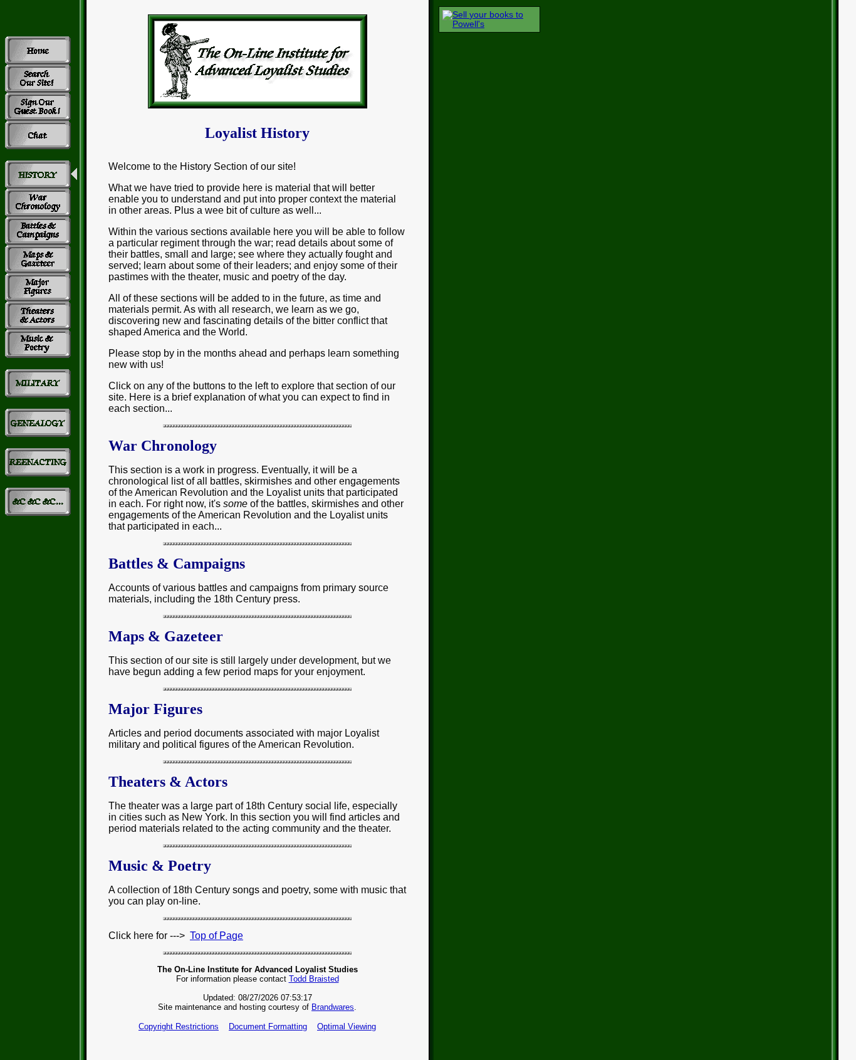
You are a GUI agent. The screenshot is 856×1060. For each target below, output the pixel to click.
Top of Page (216, 935)
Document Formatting (268, 1026)
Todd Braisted (314, 979)
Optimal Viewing (346, 1026)
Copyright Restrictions (178, 1026)
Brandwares (332, 1007)
